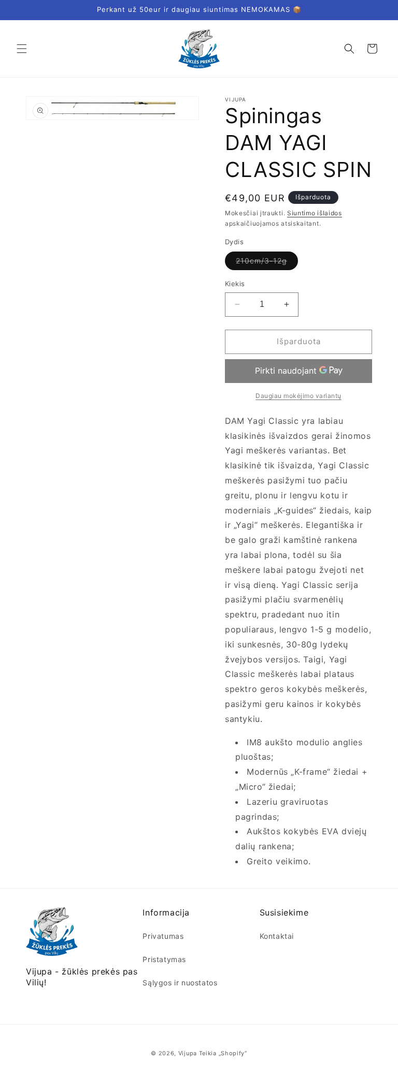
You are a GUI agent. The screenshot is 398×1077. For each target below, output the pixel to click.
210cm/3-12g (267, 263)
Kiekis (235, 283)
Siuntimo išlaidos (314, 213)
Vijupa (187, 1053)
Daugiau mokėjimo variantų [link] (298, 396)
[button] (21, 48)
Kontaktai (277, 936)
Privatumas (163, 936)
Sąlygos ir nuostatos (180, 982)
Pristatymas (164, 959)
